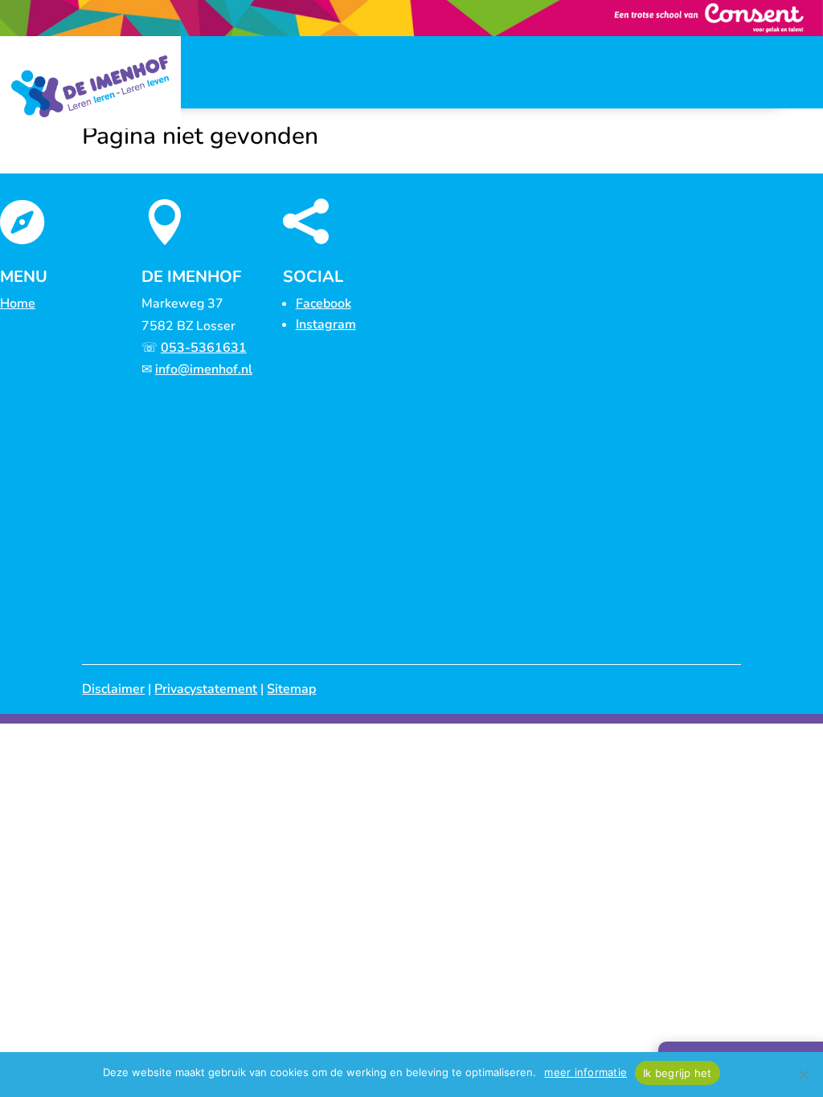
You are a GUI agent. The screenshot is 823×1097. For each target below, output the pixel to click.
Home (64, 159)
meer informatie (585, 1072)
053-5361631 (204, 348)
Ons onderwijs (226, 159)
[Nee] (803, 1074)
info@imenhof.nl (203, 369)
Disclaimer (113, 689)
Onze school (126, 159)
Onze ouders (433, 159)
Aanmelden (527, 159)
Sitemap (291, 689)
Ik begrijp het (677, 1072)
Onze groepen (332, 159)
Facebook (323, 303)
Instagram (326, 324)
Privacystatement (205, 689)
